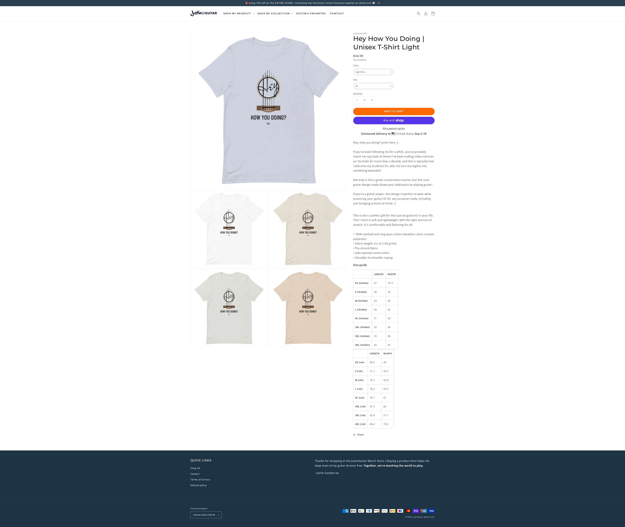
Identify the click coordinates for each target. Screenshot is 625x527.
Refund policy (198, 485)
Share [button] (360, 434)
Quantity (357, 93)
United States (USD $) (204, 514)
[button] (418, 13)
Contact (194, 473)
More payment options (394, 128)
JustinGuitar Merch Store (424, 517)
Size (355, 79)
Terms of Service (200, 479)
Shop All (195, 468)
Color (356, 65)
